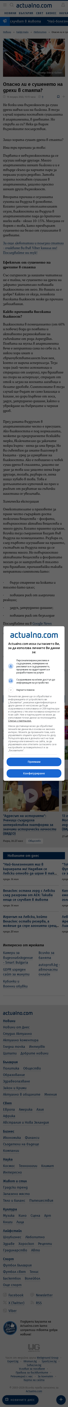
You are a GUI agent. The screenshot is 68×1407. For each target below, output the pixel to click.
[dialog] (34, 703)
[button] (34, 690)
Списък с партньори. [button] (20, 720)
